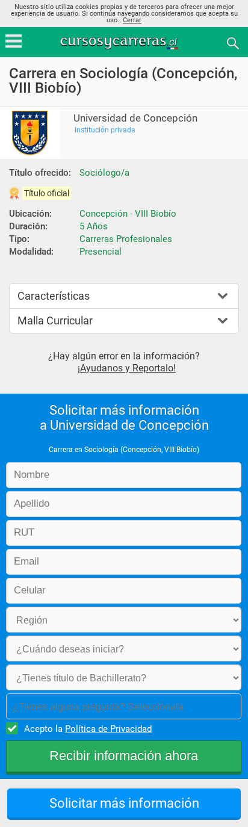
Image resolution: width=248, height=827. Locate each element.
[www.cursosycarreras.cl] (125, 42)
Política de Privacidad (108, 728)
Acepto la (88, 728)
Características (53, 296)
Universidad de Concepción (135, 118)
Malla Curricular (55, 320)
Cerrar (132, 20)
